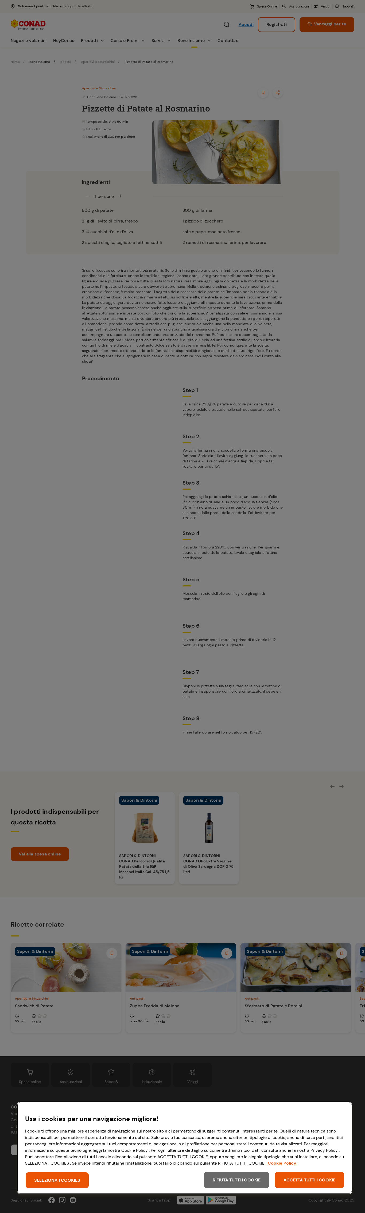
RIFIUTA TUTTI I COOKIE (237, 1180)
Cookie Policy (282, 1163)
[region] (184, 1148)
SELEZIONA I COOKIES (57, 1180)
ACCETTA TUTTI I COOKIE (309, 1180)
